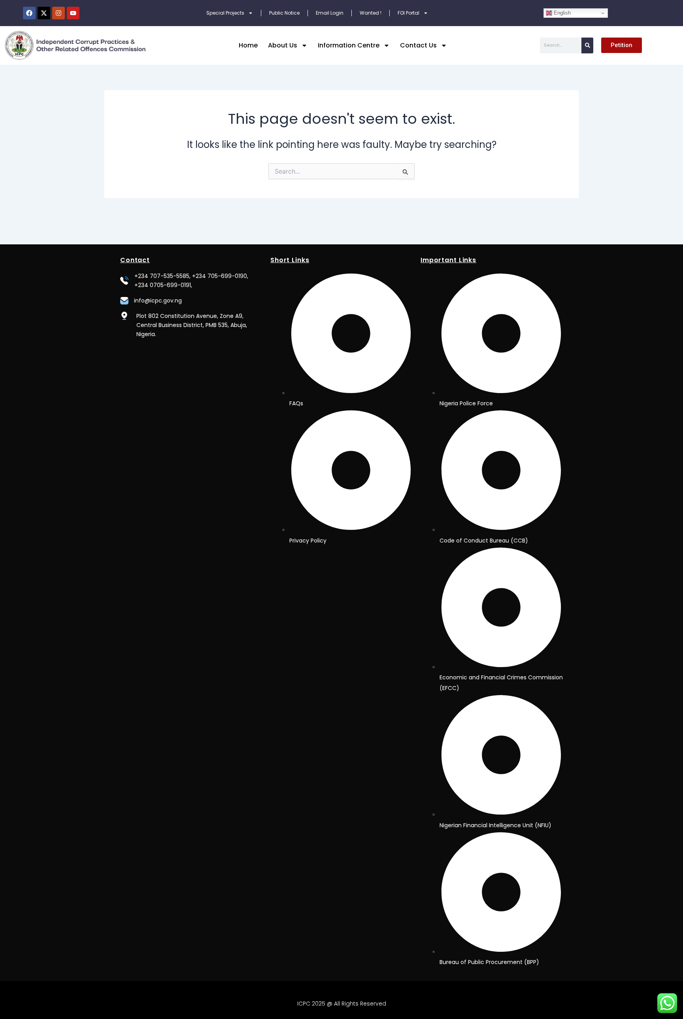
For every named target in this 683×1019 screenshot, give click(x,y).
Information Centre (348, 45)
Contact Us (418, 45)
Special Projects (225, 12)
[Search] (587, 45)
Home (248, 45)
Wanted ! (370, 12)
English (561, 13)
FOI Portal (408, 12)
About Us (282, 45)
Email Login (329, 12)
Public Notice (284, 12)
